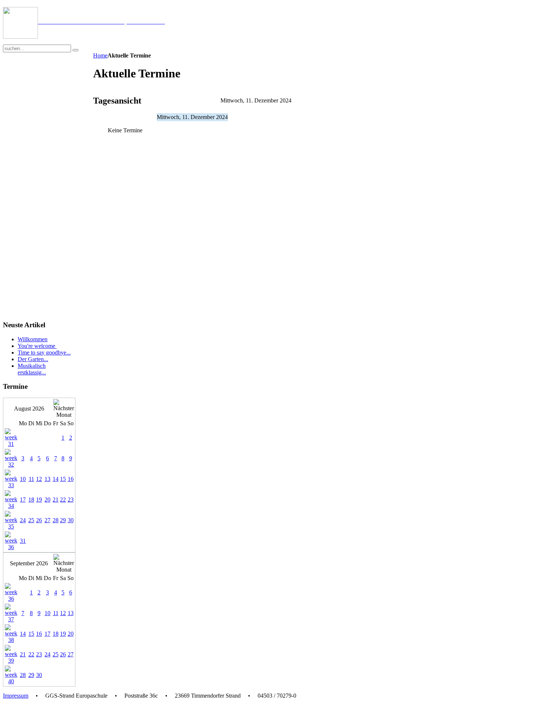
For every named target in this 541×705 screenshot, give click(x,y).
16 (71, 479)
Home (100, 55)
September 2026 (29, 563)
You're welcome (37, 346)
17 (23, 499)
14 (56, 479)
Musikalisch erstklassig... (32, 369)
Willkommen (32, 339)
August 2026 (29, 408)
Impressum (15, 695)
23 (71, 499)
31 (23, 541)
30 (71, 520)
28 (56, 520)
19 (39, 499)
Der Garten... (33, 359)
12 (39, 479)
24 (23, 520)
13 (47, 479)
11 (31, 479)
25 (31, 520)
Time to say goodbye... (44, 352)
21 (56, 499)
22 (63, 499)
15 (63, 479)
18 (31, 499)
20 (47, 499)
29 (63, 520)
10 (23, 479)
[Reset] (75, 50)
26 (39, 520)
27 (47, 520)
